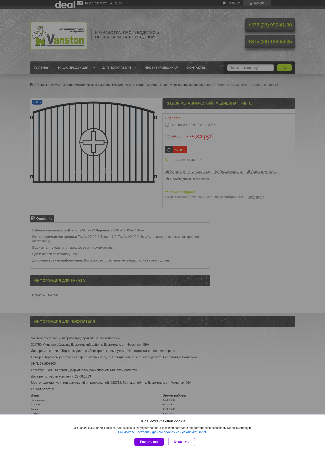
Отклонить (181, 441)
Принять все (149, 441)
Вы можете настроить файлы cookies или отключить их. (161, 432)
